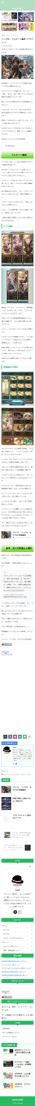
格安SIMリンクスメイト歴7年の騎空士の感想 (23, 1052)
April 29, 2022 (22, 597)
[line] (25, 737)
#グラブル (27, 587)
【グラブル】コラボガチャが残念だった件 (16, 968)
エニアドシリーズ (20, 537)
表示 (13, 146)
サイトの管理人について (11, 1033)
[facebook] (10, 737)
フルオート (23, 774)
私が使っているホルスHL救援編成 (13, 139)
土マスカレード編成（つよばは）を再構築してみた (23, 1064)
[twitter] (5, 737)
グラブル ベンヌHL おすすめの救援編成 (16, 639)
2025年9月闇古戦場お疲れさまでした (14, 961)
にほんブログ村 (6, 654)
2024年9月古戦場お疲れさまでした (13, 972)
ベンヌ (29, 774)
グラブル (28, 537)
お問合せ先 (6, 1028)
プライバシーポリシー (10, 1037)
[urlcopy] (30, 737)
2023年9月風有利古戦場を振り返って (14, 975)
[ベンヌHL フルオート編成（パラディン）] (20, 737)
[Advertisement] (17, 677)
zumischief (17, 8)
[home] (16, 764)
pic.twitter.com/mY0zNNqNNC (13, 590)
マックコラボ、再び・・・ (10, 965)
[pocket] (15, 737)
